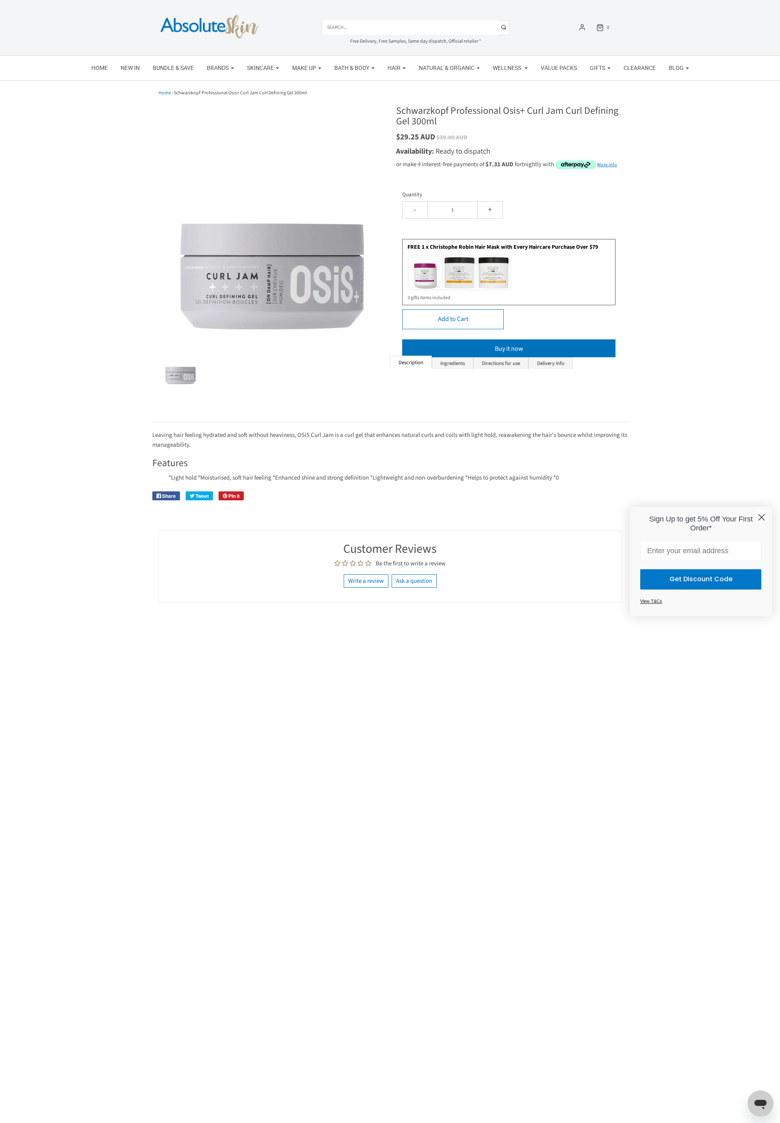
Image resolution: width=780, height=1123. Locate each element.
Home (99, 68)
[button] (180, 366)
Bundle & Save (173, 68)
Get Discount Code (701, 579)
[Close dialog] (761, 517)
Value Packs (559, 68)
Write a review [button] (366, 581)
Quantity (412, 194)
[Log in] (582, 27)
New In (130, 68)
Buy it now (509, 348)
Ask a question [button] (414, 581)
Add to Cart (453, 319)
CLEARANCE (640, 68)
